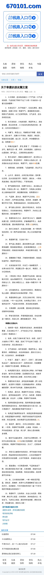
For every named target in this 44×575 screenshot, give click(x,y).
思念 (38, 197)
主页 (12, 80)
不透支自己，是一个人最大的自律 (15, 544)
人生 (37, 420)
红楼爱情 (5, 534)
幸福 (34, 163)
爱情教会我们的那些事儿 (11, 554)
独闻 (22, 68)
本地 (31, 68)
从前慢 (5, 524)
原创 (13, 64)
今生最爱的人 (7, 539)
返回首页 (22, 569)
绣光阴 (5, 517)
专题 (39, 64)
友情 (19, 441)
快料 (13, 68)
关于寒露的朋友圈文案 (10, 549)
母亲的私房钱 (7, 513)
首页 (4, 560)
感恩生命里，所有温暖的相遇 (13, 510)
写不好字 (5, 520)
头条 (5, 64)
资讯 (22, 64)
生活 (31, 224)
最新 (5, 68)
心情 (39, 247)
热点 (31, 64)
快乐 (12, 142)
